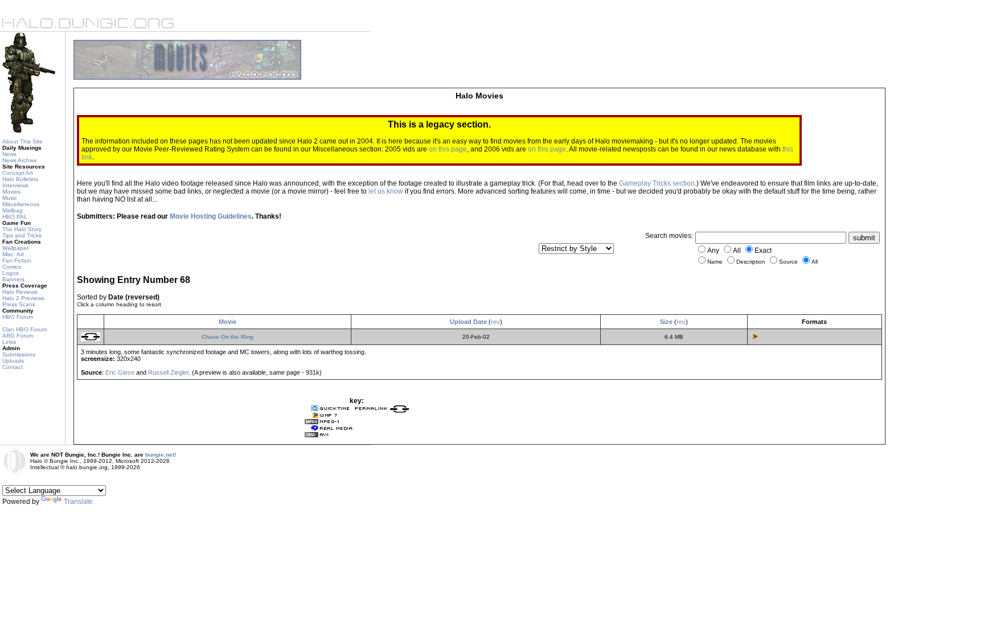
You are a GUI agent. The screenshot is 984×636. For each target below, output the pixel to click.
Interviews (15, 185)
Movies (11, 191)
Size (666, 321)
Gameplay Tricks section (657, 183)
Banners (13, 279)
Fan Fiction (16, 260)
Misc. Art (13, 254)
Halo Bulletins (20, 179)
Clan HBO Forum (24, 329)
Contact (12, 367)
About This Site (22, 141)
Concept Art (17, 173)
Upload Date (468, 321)
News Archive (19, 160)
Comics (11, 267)
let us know (385, 191)
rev (495, 321)
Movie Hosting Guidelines (211, 216)
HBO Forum (17, 317)
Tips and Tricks (22, 235)
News (9, 154)
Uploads (13, 361)
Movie (227, 321)
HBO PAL (14, 217)
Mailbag (12, 210)
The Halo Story (22, 229)
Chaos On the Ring (227, 337)
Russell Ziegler (168, 372)
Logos (10, 273)
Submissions (18, 354)
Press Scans (18, 304)
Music (9, 198)
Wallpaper (15, 248)
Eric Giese (119, 372)
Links (9, 342)
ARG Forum (17, 336)
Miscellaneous (20, 204)
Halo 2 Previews (23, 298)
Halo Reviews (20, 292)
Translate (78, 502)
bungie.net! (160, 455)
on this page (448, 149)
